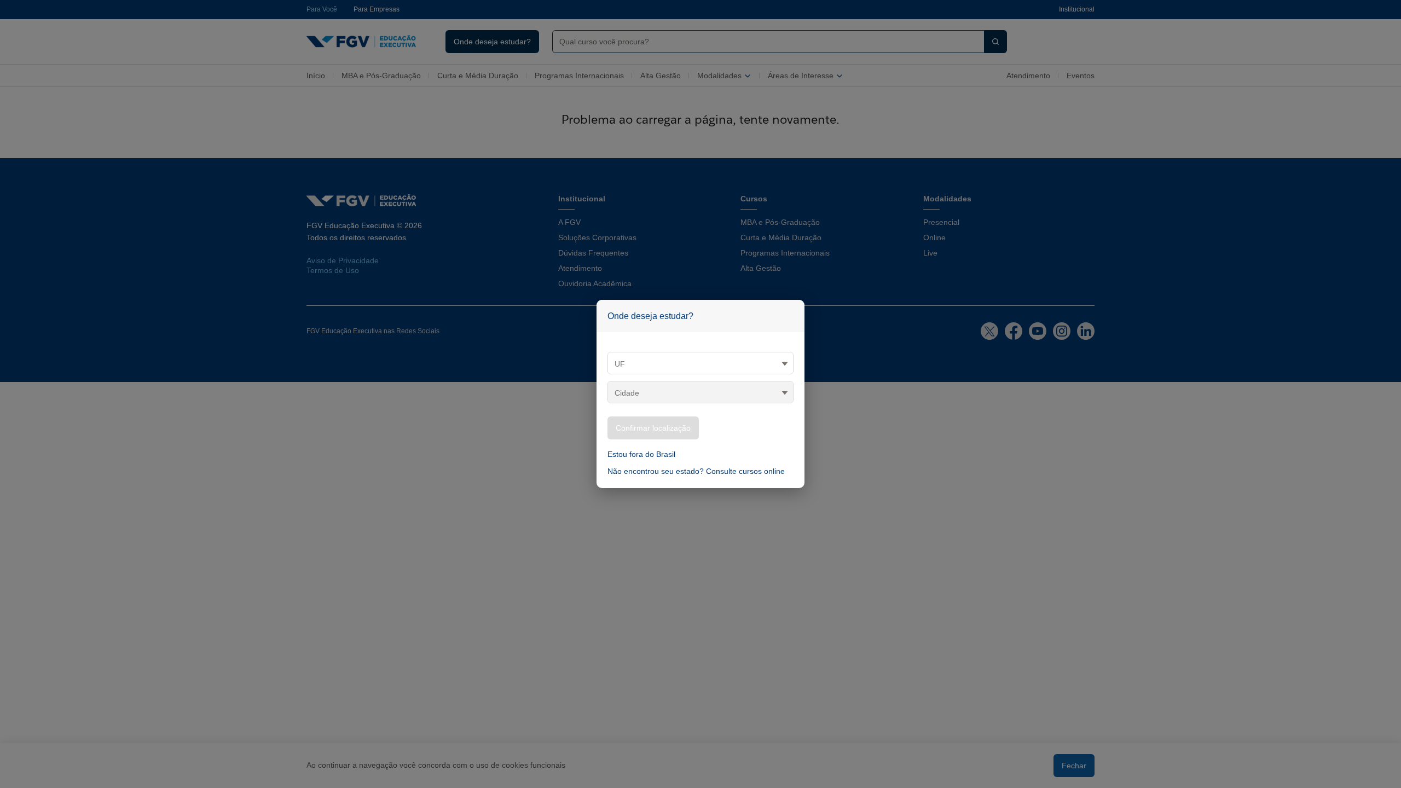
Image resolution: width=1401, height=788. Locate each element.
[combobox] (764, 42)
